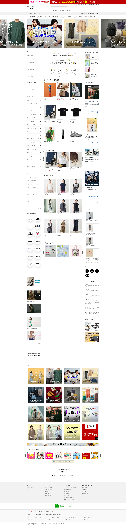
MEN (35, 13)
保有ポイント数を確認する (89, 517)
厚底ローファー (71, 16)
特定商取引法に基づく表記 (69, 497)
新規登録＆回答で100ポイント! (80, 4)
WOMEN (30, 13)
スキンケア (29, 152)
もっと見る (38, 343)
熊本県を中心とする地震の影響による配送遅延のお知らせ (63, 10)
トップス (28, 86)
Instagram (84, 491)
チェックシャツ (86, 16)
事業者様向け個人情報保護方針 (46, 523)
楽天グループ (90, 4)
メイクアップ (29, 159)
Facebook (84, 489)
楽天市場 (97, 4)
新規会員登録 (85, 487)
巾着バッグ (92, 16)
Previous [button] (26, 33)
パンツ (28, 93)
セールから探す (30, 55)
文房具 (28, 198)
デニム (65, 16)
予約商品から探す (30, 73)
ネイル (28, 163)
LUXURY (28, 489)
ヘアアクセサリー (30, 135)
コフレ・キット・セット (32, 180)
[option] (44, 33)
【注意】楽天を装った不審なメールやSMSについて (63, 461)
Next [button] (99, 33)
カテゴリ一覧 (38, 208)
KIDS (39, 13)
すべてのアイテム (30, 76)
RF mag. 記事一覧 (95, 142)
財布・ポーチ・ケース (31, 128)
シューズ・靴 (29, 110)
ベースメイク (29, 156)
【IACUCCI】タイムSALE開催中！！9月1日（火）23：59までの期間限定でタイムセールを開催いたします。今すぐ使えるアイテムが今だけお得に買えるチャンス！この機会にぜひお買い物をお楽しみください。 (92, 262)
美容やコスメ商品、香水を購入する (54, 517)
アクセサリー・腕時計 (31, 124)
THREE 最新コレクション (57, 16)
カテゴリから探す (30, 69)
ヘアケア (28, 170)
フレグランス (29, 173)
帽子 (28, 131)
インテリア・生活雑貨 (31, 187)
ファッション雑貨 (30, 121)
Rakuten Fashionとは (68, 489)
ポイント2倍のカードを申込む (71, 517)
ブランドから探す (30, 59)
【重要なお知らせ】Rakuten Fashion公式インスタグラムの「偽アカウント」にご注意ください (92, 314)
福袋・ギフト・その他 (31, 205)
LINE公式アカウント (86, 493)
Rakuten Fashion (38, 7)
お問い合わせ (66, 493)
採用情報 (63, 523)
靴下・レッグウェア (31, 117)
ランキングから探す (31, 66)
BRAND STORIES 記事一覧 (94, 196)
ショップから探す (30, 62)
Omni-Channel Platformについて (70, 499)
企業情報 (28, 523)
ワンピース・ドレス (31, 96)
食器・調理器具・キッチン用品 (33, 184)
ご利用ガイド (66, 491)
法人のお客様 (66, 495)
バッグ (28, 107)
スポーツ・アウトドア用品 (32, 194)
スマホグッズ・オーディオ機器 (33, 191)
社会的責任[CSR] (56, 523)
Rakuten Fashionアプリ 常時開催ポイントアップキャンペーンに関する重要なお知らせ (92, 302)
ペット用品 (29, 201)
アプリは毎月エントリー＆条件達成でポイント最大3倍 (88, 13)
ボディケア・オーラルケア (32, 166)
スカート (28, 100)
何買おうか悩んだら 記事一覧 (93, 166)
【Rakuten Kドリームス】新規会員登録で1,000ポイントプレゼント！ (49, 514)
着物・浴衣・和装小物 (31, 149)
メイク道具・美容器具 (31, 177)
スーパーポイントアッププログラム (71, 487)
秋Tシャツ (40, 16)
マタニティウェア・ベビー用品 (33, 138)
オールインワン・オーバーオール (33, 103)
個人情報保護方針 (34, 523)
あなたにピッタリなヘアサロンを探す (34, 517)
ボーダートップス (47, 16)
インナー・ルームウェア (32, 114)
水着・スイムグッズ (31, 145)
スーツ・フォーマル (31, 142)
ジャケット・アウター (31, 89)
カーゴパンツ (78, 16)
